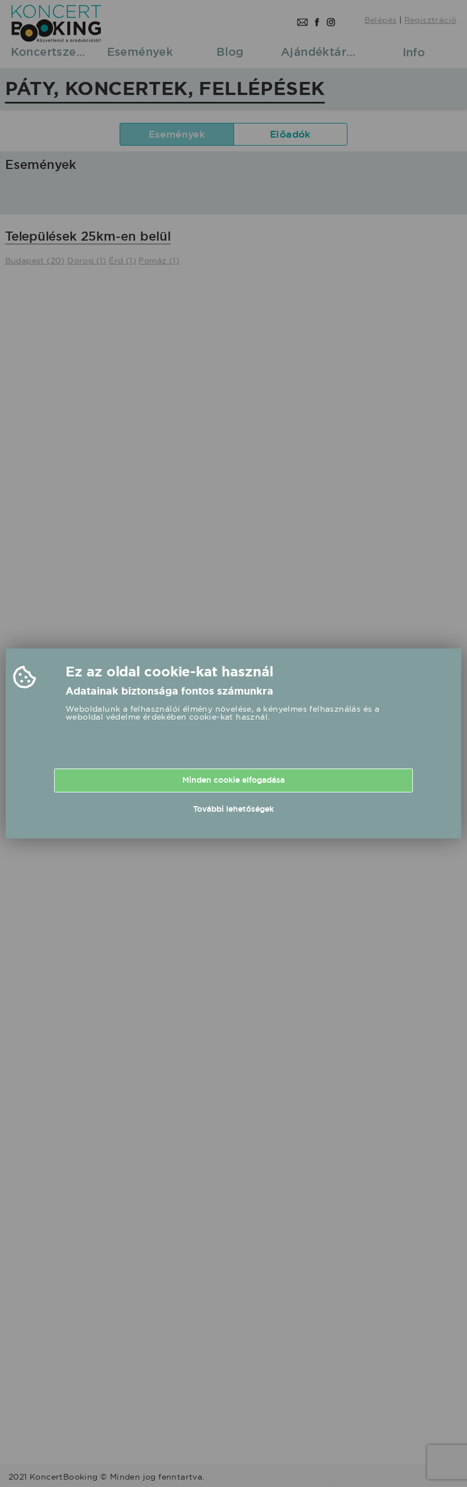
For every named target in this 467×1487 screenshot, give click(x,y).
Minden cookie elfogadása (233, 780)
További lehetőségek (233, 809)
